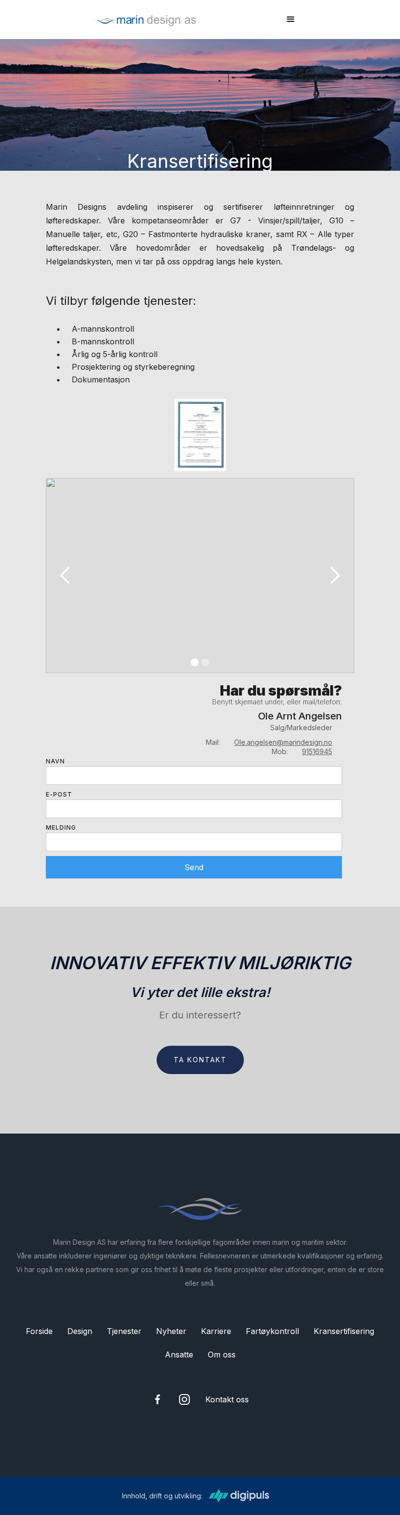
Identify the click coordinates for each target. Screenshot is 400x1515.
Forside (39, 1331)
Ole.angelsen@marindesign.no (283, 742)
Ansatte (179, 1354)
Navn (55, 761)
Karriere (216, 1331)
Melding (61, 827)
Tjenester (124, 1331)
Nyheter (171, 1331)
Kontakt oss (227, 1399)
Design (79, 1331)
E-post (59, 794)
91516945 (317, 751)
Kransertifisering (344, 1331)
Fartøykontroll (272, 1331)
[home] (145, 19)
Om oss (222, 1354)
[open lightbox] (200, 435)
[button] (290, 19)
